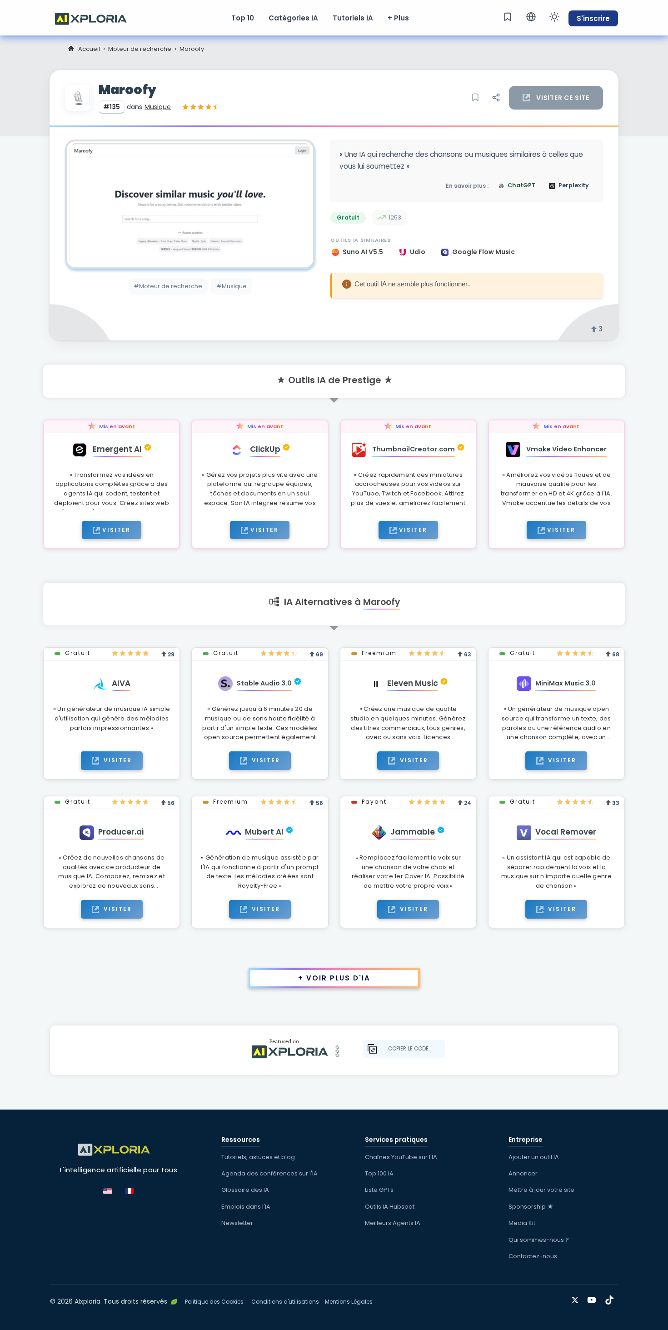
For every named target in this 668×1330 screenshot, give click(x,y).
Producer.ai (121, 831)
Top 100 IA (379, 1173)
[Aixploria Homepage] (95, 17)
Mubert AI (264, 831)
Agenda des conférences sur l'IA (269, 1173)
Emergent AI (117, 449)
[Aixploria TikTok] (611, 1298)
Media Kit (521, 1223)
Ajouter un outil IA (533, 1157)
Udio (418, 251)
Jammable (412, 831)
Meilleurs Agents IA (392, 1223)
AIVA (121, 683)
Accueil (89, 49)
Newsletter (237, 1223)
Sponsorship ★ (530, 1206)
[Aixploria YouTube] (593, 1298)
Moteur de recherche (139, 49)
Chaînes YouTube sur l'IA (401, 1157)
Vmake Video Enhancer (566, 449)
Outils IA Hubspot (389, 1206)
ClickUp (265, 449)
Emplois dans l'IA (245, 1206)
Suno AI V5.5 (363, 251)
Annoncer (523, 1173)
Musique (158, 106)
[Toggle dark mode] (554, 16)
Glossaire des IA (245, 1189)
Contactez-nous (532, 1256)
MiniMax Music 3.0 (565, 683)
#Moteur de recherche (168, 286)
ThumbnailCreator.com (413, 449)
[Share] (495, 97)
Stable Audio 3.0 (264, 683)
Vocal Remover (565, 831)
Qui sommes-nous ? (538, 1239)
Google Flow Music (483, 251)
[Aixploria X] (577, 1298)
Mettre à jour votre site (541, 1189)
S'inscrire (593, 18)
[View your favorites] (507, 16)
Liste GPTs (379, 1189)
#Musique (231, 286)
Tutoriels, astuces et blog (258, 1157)
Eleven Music (412, 683)
